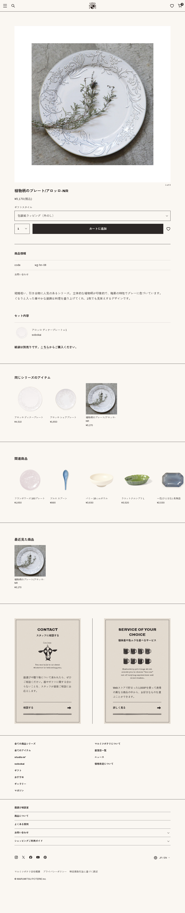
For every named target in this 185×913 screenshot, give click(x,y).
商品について (21, 816)
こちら (44, 347)
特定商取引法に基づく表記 (84, 871)
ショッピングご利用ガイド (28, 841)
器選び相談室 (21, 808)
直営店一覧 (100, 750)
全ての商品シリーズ (25, 744)
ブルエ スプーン (58, 498)
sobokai (19, 764)
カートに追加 (98, 228)
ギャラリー (20, 784)
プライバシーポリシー (55, 871)
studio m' (20, 757)
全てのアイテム (22, 750)
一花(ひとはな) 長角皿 (168, 498)
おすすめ (19, 777)
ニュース (99, 757)
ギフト (17, 770)
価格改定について (104, 764)
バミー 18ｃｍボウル (97, 498)
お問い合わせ (21, 274)
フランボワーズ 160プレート (29, 498)
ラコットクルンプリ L (132, 498)
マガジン (19, 790)
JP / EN (163, 857)
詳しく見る (119, 707)
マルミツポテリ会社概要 (27, 871)
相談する (28, 707)
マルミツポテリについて (108, 744)
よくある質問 (21, 824)
